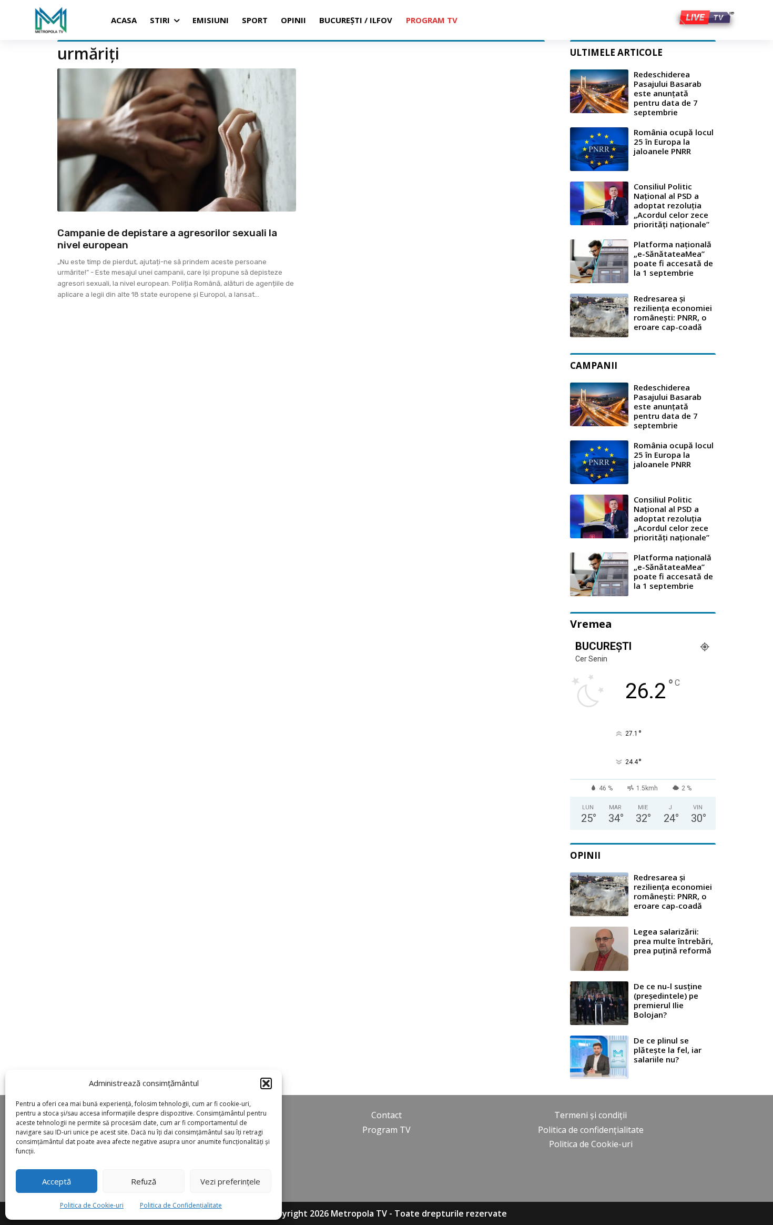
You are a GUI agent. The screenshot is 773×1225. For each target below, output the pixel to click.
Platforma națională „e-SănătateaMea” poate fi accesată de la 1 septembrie (673, 258)
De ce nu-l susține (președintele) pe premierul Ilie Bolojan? (668, 1000)
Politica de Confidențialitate (181, 1205)
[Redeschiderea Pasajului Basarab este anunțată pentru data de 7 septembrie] (599, 91)
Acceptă (56, 1181)
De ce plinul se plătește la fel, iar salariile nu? (667, 1050)
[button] (266, 1083)
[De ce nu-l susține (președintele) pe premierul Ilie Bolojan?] (599, 1003)
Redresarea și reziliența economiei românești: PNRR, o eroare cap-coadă (673, 312)
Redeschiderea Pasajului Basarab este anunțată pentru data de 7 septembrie (667, 93)
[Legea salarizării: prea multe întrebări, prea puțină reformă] (599, 948)
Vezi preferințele (230, 1181)
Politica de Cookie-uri (92, 1205)
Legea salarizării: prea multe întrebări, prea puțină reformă (673, 941)
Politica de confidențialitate (591, 1130)
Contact (386, 1115)
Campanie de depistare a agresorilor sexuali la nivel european (167, 239)
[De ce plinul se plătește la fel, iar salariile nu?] (599, 1057)
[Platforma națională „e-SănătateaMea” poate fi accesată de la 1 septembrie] (599, 261)
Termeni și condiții (590, 1115)
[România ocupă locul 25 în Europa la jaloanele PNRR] (599, 149)
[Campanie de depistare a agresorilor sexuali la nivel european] (176, 140)
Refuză (143, 1181)
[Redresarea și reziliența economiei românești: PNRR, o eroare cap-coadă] (599, 315)
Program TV (386, 1130)
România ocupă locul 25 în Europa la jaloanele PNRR (674, 141)
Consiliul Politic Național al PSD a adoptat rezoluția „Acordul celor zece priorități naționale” (671, 205)
